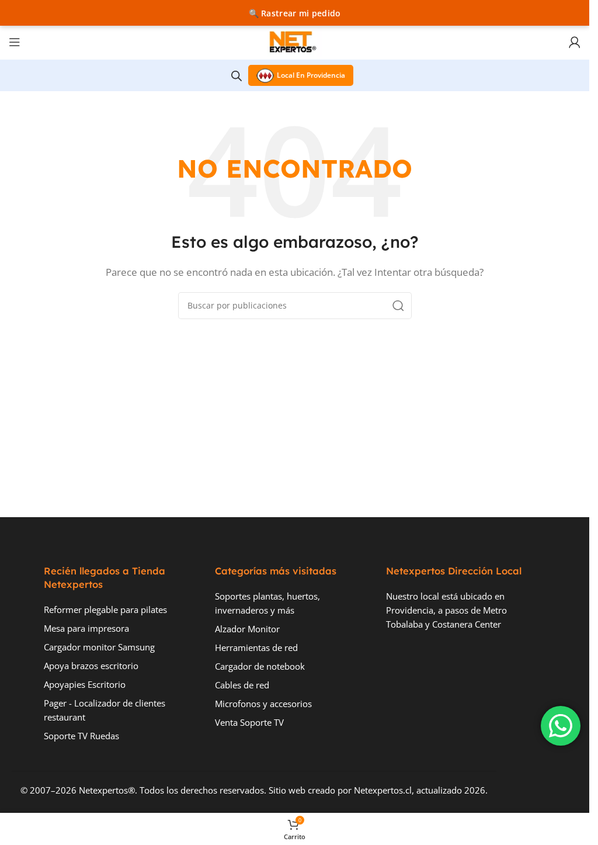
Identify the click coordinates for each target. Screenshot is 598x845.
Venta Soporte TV (249, 722)
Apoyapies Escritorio (85, 684)
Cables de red (242, 685)
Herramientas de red (256, 647)
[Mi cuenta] (574, 42)
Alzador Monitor (247, 629)
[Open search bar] (236, 76)
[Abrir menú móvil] (14, 42)
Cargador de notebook (260, 666)
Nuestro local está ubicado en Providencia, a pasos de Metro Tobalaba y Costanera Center (446, 610)
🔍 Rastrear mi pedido (295, 13)
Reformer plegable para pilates (105, 609)
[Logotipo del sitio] (294, 41)
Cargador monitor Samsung (99, 647)
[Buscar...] (398, 305)
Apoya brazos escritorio (91, 665)
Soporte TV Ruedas (81, 736)
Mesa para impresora (86, 628)
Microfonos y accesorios (263, 703)
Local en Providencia (311, 75)
